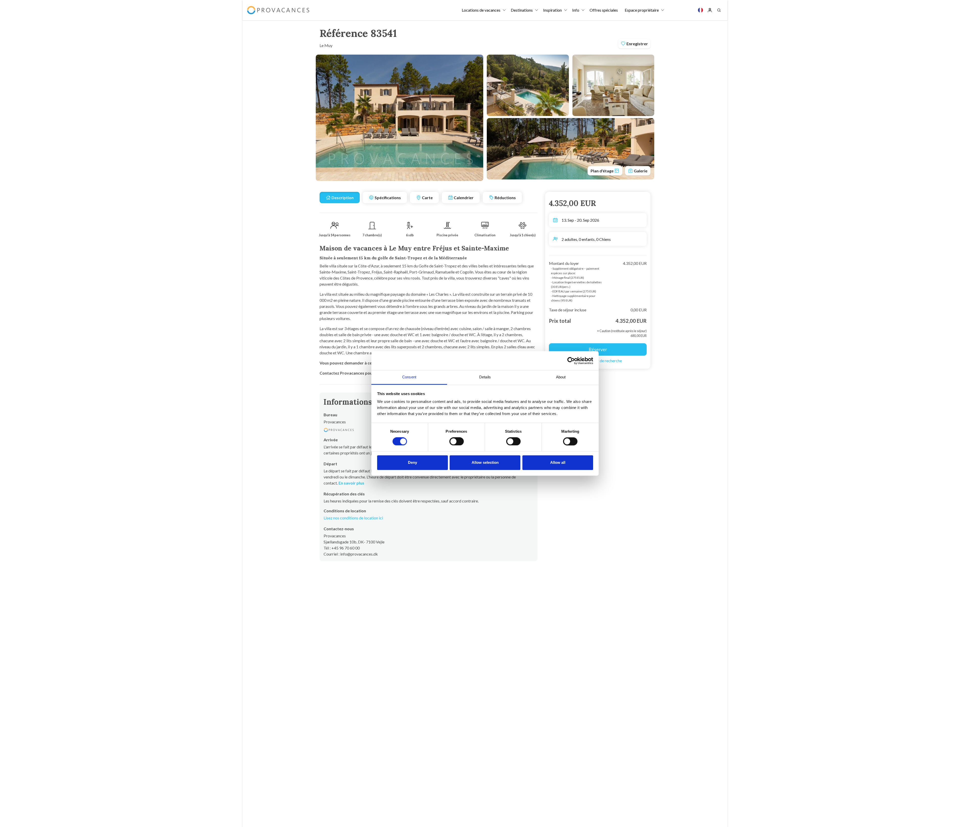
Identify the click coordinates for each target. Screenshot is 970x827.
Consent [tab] (409, 377)
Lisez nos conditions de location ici (353, 517)
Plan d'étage (602, 170)
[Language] (700, 10)
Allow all (557, 462)
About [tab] (561, 377)
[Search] (718, 10)
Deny (412, 462)
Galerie (640, 170)
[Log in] (709, 10)
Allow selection (485, 462)
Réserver (598, 349)
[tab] (340, 197)
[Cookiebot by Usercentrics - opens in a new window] (571, 360)
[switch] (456, 442)
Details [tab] (485, 377)
